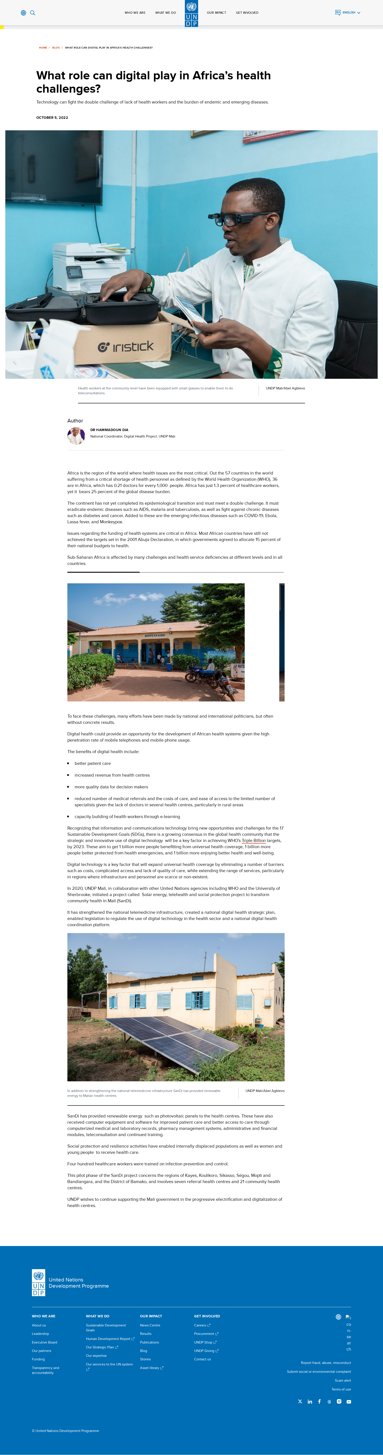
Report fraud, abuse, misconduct (326, 1362)
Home (43, 47)
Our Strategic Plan (100, 1347)
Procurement (204, 1333)
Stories (145, 1359)
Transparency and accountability (45, 1370)
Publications (149, 1342)
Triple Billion (254, 840)
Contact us (202, 1359)
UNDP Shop (203, 1342)
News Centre (150, 1325)
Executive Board (44, 1342)
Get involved (247, 12)
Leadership (40, 1333)
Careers (200, 1325)
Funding (38, 1359)
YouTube (349, 1401)
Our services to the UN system (109, 1364)
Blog (56, 47)
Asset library (150, 1367)
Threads (329, 1401)
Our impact (216, 12)
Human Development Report (108, 1338)
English (349, 12)
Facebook (319, 1401)
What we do (165, 12)
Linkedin (310, 1401)
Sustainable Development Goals (106, 1328)
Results (145, 1333)
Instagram (339, 1401)
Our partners (41, 1350)
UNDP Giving (204, 1350)
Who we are (135, 12)
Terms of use (341, 1389)
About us (39, 1325)
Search (32, 13)
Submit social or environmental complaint (319, 1371)
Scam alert (343, 1380)
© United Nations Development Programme (65, 1430)
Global (23, 13)
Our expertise (96, 1355)
